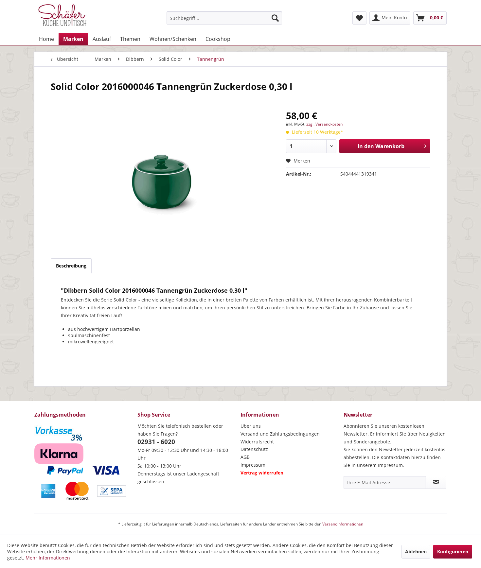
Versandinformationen (342, 524)
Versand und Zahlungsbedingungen (280, 434)
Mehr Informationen (48, 558)
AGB (245, 457)
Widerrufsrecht (257, 442)
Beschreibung (71, 266)
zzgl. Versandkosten (324, 124)
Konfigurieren (452, 551)
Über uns (250, 426)
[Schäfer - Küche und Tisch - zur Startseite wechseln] (62, 16)
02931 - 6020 (156, 442)
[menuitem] (224, 18)
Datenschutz (254, 449)
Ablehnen (416, 551)
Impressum (252, 465)
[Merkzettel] (359, 18)
